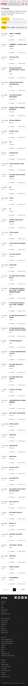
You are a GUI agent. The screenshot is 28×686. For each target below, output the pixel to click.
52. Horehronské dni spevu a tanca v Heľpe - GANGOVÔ (17, 303)
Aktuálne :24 (12, 523)
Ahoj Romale (12, 434)
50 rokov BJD (12, 265)
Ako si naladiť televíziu (7, 641)
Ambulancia (12, 556)
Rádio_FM (3, 624)
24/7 (10, 142)
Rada (2, 649)
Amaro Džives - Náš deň (15, 545)
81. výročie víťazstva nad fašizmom (16, 377)
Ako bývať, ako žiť (14, 467)
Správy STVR (13, 1)
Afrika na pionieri (14, 424)
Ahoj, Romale (12, 456)
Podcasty (3, 612)
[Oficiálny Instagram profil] (25, 597)
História (3, 645)
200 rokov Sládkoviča (15, 120)
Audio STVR (5, 1)
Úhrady (3, 651)
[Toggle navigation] (26, 4)
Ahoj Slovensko (13, 445)
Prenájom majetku (6, 670)
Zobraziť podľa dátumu (18, 19)
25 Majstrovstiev (13, 153)
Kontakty (3, 674)
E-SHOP (3, 660)
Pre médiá (3, 668)
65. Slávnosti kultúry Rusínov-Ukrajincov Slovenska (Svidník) (17, 329)
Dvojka (3, 603)
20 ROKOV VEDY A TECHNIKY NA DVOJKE (17, 108)
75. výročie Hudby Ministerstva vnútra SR (17, 352)
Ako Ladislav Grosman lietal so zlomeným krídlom (17, 490)
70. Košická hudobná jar (15, 340)
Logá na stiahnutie (6, 666)
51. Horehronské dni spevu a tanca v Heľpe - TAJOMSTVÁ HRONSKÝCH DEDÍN (17, 290)
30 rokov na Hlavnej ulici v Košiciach (16, 220)
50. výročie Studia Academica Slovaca (17, 276)
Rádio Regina (4, 620)
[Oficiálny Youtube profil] (19, 597)
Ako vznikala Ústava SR (15, 512)
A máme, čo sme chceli (15, 389)
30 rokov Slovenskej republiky (17, 243)
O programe (11, 40)
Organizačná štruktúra (7, 643)
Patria (2, 626)
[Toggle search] (23, 4)
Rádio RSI (3, 628)
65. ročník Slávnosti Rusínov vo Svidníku (17, 316)
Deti (19, 1)
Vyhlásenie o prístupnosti (7, 655)
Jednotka (3, 601)
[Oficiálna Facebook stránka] (15, 597)
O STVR (3, 637)
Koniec (23, 589)
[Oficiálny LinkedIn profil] (22, 597)
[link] (21, 40)
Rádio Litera (4, 630)
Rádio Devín (4, 622)
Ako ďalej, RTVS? (14, 478)
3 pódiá (11, 198)
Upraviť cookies (5, 676)
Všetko (4, 22)
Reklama (3, 662)
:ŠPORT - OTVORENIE (15, 33)
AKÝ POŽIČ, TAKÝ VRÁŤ (15, 534)
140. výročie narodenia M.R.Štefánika (15, 96)
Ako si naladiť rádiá (6, 639)
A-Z (5, 19)
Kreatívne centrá (5, 653)
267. (10, 187)
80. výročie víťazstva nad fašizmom (16, 365)
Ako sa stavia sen (14, 501)
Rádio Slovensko (5, 618)
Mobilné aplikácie (5, 614)
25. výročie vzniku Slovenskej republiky (17, 175)
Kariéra (3, 647)
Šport (2, 607)
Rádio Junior (4, 632)
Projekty (3, 672)
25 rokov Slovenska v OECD (16, 163)
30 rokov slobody (13, 232)
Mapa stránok (4, 664)
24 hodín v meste (13, 131)
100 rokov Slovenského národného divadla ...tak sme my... (17, 69)
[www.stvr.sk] (4, 598)
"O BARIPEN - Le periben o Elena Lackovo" (18, 45)
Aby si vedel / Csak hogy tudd (17, 413)
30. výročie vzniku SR (15, 254)
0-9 (8, 22)
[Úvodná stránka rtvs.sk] (3, 4)
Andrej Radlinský (13, 577)
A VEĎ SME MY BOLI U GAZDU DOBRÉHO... (17, 401)
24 (1, 605)
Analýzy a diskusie (14, 566)
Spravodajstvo (20, 27)
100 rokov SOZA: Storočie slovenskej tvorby (16, 83)
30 (10, 209)
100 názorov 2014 (14, 57)
